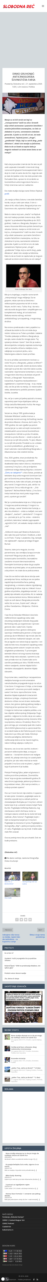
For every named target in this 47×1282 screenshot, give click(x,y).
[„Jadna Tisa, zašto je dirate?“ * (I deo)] (7, 1079)
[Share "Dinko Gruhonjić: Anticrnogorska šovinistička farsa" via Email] (26, 919)
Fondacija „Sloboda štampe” (13, 1217)
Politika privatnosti (24, 1279)
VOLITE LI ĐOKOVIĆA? (9, 883)
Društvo (28, 1040)
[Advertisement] (23, 40)
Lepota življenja (37, 1040)
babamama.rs (7, 1230)
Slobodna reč (18, 84)
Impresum (12, 1279)
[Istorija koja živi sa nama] (30, 876)
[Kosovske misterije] (7, 1060)
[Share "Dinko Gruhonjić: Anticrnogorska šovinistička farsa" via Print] (30, 919)
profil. (7, 194)
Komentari (35, 1051)
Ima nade (8, 898)
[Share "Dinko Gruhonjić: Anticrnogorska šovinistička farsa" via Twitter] (21, 919)
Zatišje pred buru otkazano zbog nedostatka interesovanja (24, 1048)
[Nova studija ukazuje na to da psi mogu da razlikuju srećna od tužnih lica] (7, 1037)
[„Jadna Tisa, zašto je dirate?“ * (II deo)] (7, 1069)
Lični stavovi (23, 87)
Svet (12, 1041)
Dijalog (28, 1070)
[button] (5, 1279)
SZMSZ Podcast (8, 1223)
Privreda (39, 1070)
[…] (36, 1159)
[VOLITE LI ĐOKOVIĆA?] (12, 876)
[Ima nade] (12, 892)
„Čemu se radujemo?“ (13, 472)
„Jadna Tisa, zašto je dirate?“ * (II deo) (25, 1068)
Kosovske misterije (18, 1058)
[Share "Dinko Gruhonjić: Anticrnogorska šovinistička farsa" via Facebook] (17, 919)
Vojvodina (22, 1053)
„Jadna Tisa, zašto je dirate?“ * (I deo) (25, 1077)
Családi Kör (6, 1227)
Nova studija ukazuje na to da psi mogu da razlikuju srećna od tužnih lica (26, 1037)
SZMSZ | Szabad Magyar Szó (13, 1220)
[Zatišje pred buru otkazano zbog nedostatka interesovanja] (7, 1048)
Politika (32, 87)
